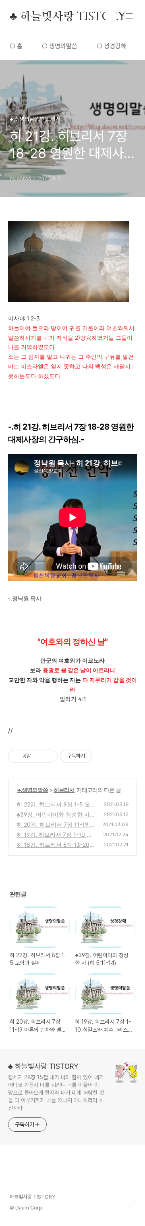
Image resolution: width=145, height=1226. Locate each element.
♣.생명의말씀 (32, 789)
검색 (111, 16)
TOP (128, 1200)
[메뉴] (129, 16)
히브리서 (64, 789)
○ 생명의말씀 (59, 46)
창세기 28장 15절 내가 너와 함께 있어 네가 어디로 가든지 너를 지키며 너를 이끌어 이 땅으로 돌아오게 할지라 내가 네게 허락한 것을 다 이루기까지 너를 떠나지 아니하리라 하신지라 (56, 1092)
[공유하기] (38, 756)
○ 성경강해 (111, 46)
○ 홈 (16, 46)
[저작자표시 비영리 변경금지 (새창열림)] (103, 756)
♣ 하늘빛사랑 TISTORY (68, 16)
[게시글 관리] (49, 756)
